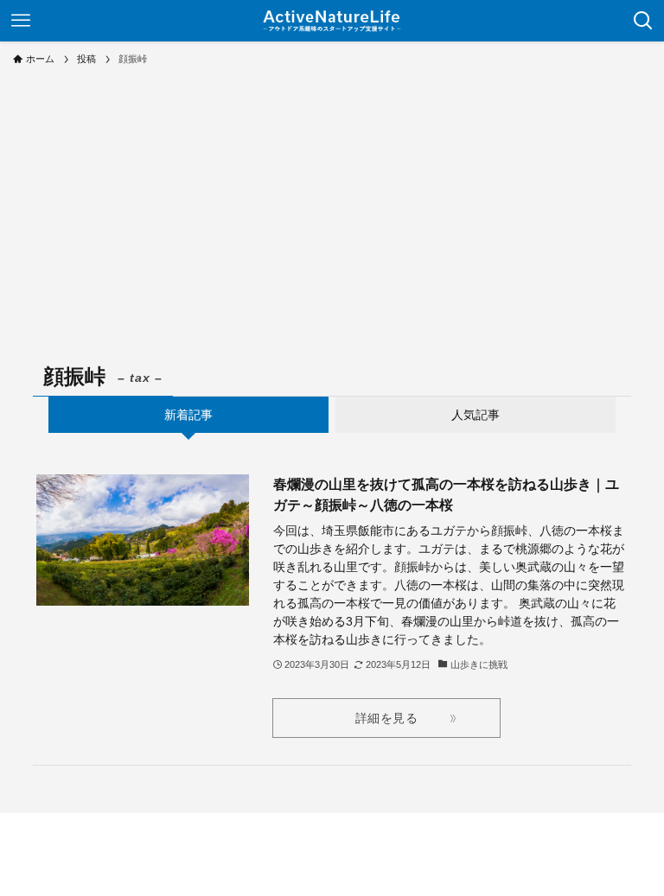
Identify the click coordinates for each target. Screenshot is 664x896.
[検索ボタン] (643, 20)
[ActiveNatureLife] (331, 20)
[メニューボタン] (21, 20)
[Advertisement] (332, 207)
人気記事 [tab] (475, 415)
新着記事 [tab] (188, 415)
